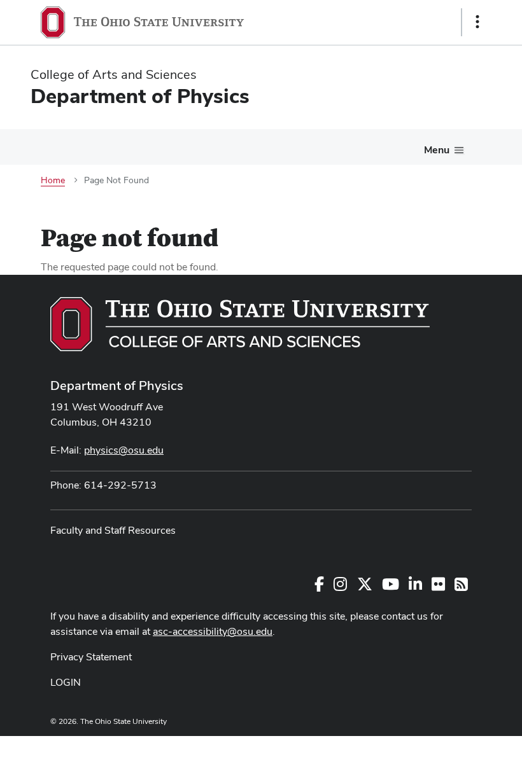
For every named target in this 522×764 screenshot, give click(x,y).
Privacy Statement (91, 656)
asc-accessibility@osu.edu (212, 631)
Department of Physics (116, 385)
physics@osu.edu (124, 450)
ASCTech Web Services (432, 747)
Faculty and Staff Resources (113, 530)
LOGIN (65, 682)
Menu (436, 149)
